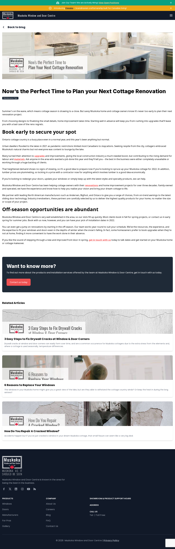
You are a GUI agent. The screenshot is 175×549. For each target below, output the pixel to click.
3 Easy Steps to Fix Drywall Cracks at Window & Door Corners (47, 339)
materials (19, 159)
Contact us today (18, 282)
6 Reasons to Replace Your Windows (29, 385)
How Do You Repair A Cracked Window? (31, 431)
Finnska (69, 8)
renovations (91, 185)
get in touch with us (100, 239)
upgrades (39, 155)
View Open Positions (109, 2)
